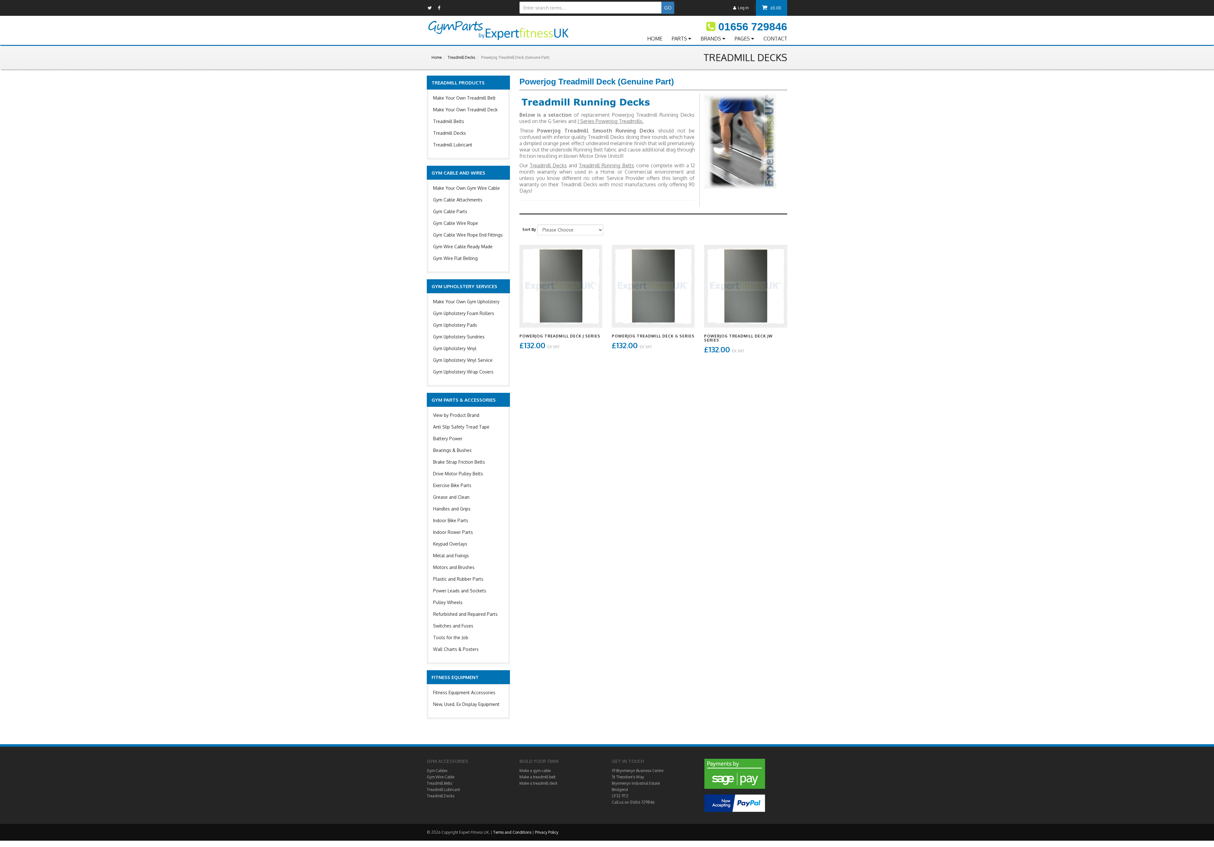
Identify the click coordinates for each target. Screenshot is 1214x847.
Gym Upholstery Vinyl (454, 348)
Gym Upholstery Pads (455, 325)
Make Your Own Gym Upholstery (466, 301)
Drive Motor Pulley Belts (458, 473)
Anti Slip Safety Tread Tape (461, 427)
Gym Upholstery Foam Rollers (463, 313)
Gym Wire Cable (440, 777)
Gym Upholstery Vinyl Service (463, 360)
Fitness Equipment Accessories (464, 692)
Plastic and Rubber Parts (458, 579)
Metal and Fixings (451, 555)
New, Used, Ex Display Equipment (466, 704)
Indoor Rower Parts (453, 532)
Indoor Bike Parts (450, 520)
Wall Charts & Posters (456, 649)
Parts (680, 38)
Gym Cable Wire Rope (455, 223)
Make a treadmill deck (538, 783)
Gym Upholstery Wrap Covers (463, 371)
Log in (742, 7)
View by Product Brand (456, 415)
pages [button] (743, 38)
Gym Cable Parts (450, 211)
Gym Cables (437, 770)
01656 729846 (752, 27)
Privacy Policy (546, 832)
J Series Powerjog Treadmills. (611, 121)
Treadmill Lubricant (452, 144)
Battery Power (448, 438)
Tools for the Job (450, 637)
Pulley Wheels (448, 602)
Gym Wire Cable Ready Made (463, 246)
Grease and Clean (451, 497)
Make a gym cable (535, 770)
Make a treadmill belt (537, 777)
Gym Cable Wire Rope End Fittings (468, 235)
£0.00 (775, 7)
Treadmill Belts (448, 121)
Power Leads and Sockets (459, 590)
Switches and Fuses (453, 625)
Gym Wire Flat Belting (455, 258)
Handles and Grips (451, 508)
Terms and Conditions (512, 832)
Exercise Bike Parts (452, 485)
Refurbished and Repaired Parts (465, 614)
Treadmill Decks (461, 57)
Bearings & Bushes (452, 450)
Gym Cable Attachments (457, 199)
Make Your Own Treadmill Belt (464, 98)
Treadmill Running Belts (606, 165)
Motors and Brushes (454, 567)
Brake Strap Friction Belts (459, 462)
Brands (711, 38)
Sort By (529, 229)
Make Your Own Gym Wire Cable (466, 188)
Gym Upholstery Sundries (459, 336)
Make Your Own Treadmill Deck (465, 109)
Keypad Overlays (450, 544)
